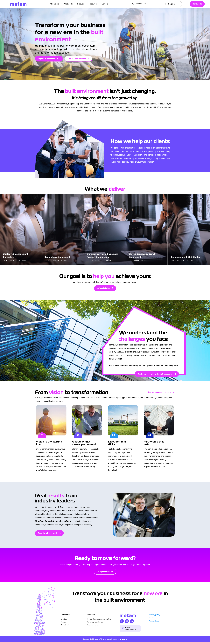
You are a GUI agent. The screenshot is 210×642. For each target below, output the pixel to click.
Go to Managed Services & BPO (100, 260)
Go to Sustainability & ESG (181, 260)
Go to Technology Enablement (57, 260)
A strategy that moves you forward (84, 443)
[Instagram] (127, 621)
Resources (93, 4)
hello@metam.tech (131, 629)
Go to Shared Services (138, 260)
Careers (105, 4)
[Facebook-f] (122, 621)
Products (80, 4)
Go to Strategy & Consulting (14, 260)
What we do (68, 4)
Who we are (54, 4)
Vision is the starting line (49, 443)
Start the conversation (76, 59)
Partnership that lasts (154, 443)
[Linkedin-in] (132, 621)
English (171, 4)
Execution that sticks (117, 443)
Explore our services (46, 59)
